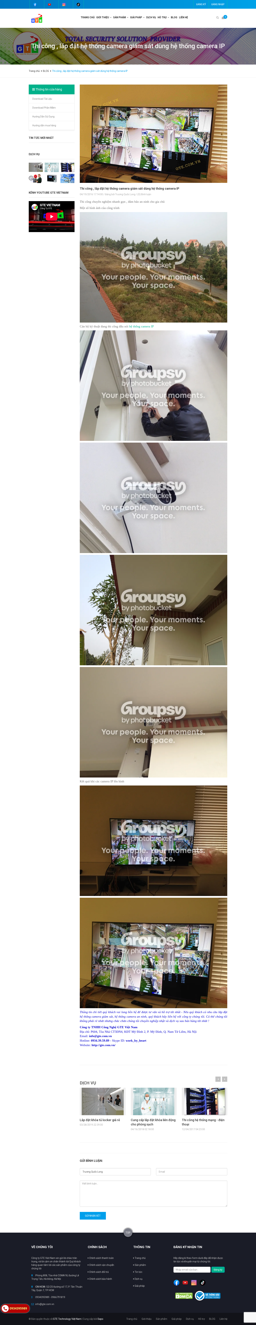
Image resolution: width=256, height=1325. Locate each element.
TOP (128, 1232)
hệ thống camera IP (141, 326)
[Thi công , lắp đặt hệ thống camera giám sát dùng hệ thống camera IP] (153, 133)
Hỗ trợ (162, 17)
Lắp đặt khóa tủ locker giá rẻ (100, 1120)
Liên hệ (183, 17)
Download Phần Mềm (44, 107)
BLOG (174, 17)
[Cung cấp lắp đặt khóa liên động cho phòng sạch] (52, 167)
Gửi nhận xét (93, 1215)
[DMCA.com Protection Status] (183, 1296)
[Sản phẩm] (128, 17)
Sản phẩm (140, 1265)
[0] (223, 17)
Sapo (100, 1319)
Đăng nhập (217, 4)
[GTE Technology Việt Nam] (35, 18)
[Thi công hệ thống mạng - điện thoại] (67, 167)
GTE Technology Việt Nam (67, 1319)
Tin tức (138, 1272)
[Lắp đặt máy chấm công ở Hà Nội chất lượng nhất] (52, 178)
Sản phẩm (119, 17)
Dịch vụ (151, 17)
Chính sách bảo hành (100, 1279)
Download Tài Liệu (42, 98)
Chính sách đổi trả (99, 1272)
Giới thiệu (102, 17)
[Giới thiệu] (111, 17)
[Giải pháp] (144, 17)
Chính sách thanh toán (101, 1258)
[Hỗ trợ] (169, 17)
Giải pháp (139, 1285)
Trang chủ (88, 17)
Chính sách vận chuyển (101, 1265)
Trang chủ (140, 1258)
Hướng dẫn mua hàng (44, 125)
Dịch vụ (138, 1279)
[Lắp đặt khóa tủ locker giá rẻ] (36, 167)
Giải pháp (136, 17)
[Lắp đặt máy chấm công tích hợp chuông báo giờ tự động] (36, 178)
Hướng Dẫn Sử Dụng (43, 116)
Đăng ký (201, 4)
